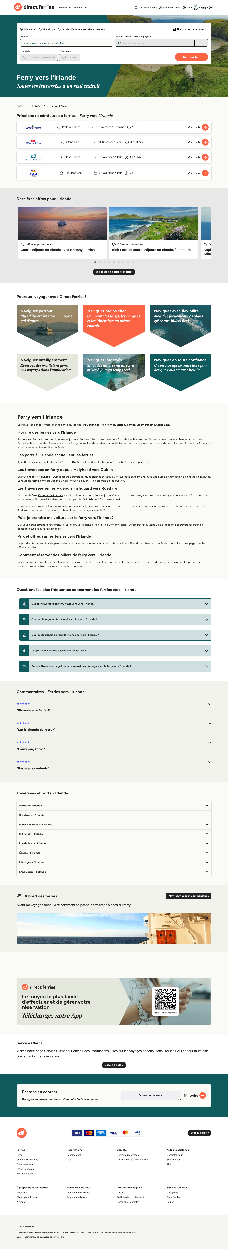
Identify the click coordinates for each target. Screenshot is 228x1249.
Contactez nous (175, 1155)
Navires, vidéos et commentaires (189, 896)
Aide (169, 1164)
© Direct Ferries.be (25, 1227)
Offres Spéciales (25, 1169)
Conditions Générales (128, 1202)
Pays (19, 1155)
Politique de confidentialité (130, 1197)
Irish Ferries (108, 424)
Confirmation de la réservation (132, 1159)
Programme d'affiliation (78, 1192)
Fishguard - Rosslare (50, 495)
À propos (21, 1202)
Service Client (174, 1159)
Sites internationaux (27, 1197)
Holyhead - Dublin (49, 476)
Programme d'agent (77, 1197)
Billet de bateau (25, 1173)
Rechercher (191, 57)
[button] (115, 603)
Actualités (22, 1192)
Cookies (121, 1192)
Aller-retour (30, 29)
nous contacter (129, 1232)
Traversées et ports (27, 1164)
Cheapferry (172, 1192)
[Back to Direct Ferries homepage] (34, 7)
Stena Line (162, 424)
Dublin (76, 462)
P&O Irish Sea (91, 424)
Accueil (21, 106)
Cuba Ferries (173, 1197)
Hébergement (74, 1155)
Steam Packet (144, 424)
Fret (69, 1159)
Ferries (170, 1202)
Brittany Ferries (125, 424)
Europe (36, 106)
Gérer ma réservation (128, 1155)
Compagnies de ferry (27, 1159)
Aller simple (49, 29)
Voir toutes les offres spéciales (114, 271)
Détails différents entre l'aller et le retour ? (84, 29)
